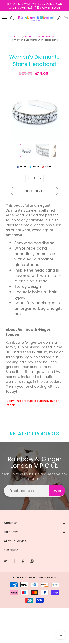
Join (54, 73)
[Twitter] (24, 85)
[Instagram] (48, 85)
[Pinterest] (40, 85)
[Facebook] (32, 85)
